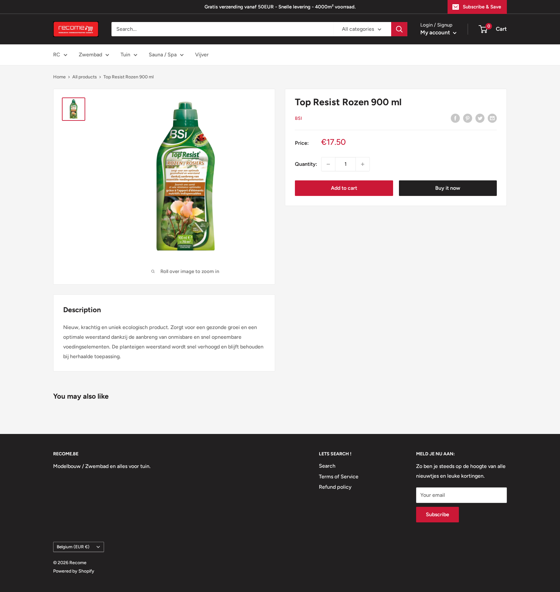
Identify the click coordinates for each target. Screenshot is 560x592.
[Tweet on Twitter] (479, 118)
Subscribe (437, 514)
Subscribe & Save (482, 7)
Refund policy (335, 487)
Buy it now (447, 188)
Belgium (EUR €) (73, 546)
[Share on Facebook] (455, 118)
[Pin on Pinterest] (467, 118)
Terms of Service (338, 476)
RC (56, 54)
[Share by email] (492, 118)
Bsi (298, 118)
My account (435, 32)
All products (84, 77)
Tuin (125, 54)
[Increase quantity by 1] (362, 164)
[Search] (399, 29)
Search (327, 466)
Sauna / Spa (163, 54)
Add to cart (344, 188)
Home (59, 77)
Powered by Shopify (73, 571)
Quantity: (306, 164)
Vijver (202, 54)
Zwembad (90, 54)
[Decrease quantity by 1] (328, 164)
